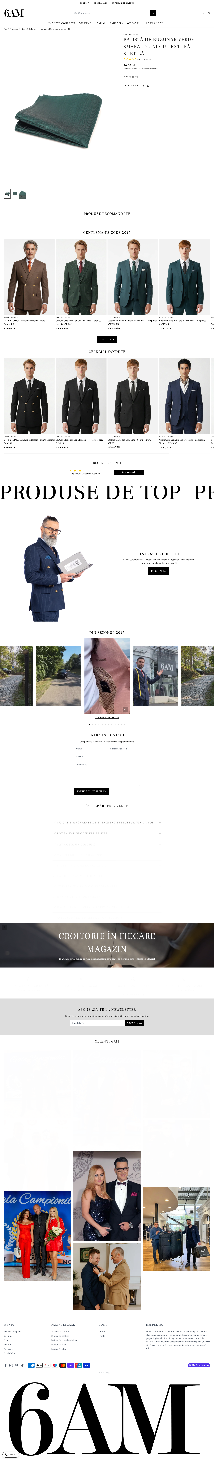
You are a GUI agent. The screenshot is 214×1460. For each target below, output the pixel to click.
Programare (100, 3)
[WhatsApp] (148, 86)
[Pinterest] (16, 1365)
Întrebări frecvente (123, 3)
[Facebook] (144, 86)
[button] (114, 13)
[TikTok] (22, 1365)
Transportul (134, 68)
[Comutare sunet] (125, 709)
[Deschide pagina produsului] (29, 277)
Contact (84, 3)
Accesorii (16, 29)
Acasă (6, 29)
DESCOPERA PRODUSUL (107, 717)
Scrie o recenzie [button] (129, 472)
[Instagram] (11, 1365)
